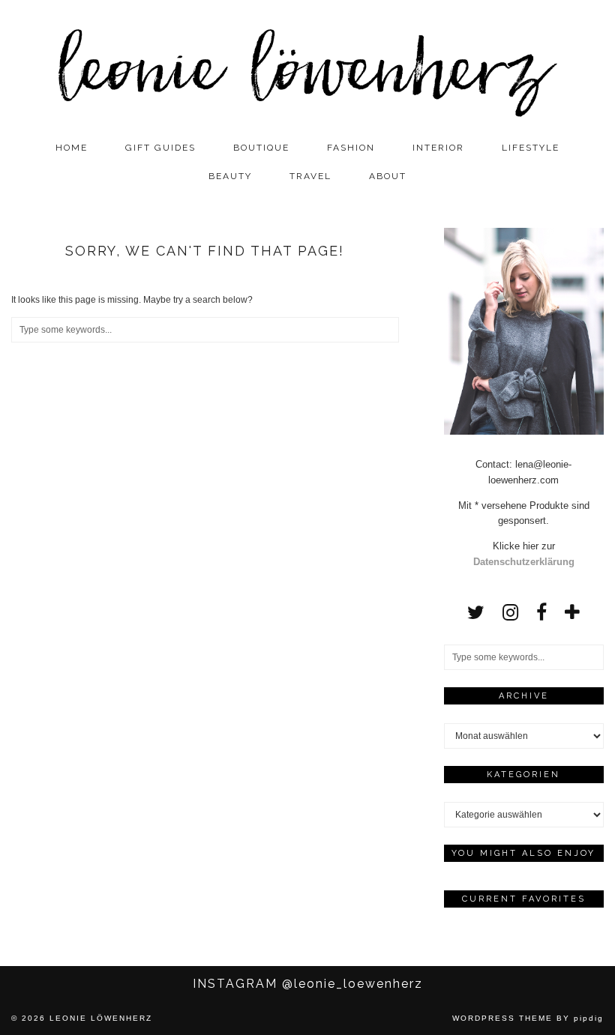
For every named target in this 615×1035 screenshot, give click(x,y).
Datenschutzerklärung (523, 561)
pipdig (589, 1018)
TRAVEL (311, 176)
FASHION (351, 147)
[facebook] (541, 612)
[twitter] (475, 612)
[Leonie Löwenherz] (307, 66)
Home (72, 147)
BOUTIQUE (261, 147)
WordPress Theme (502, 1018)
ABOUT (387, 176)
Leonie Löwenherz (101, 1018)
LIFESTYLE (531, 147)
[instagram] (510, 612)
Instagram (308, 984)
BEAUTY (230, 176)
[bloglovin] (572, 612)
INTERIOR (438, 147)
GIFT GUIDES (160, 147)
